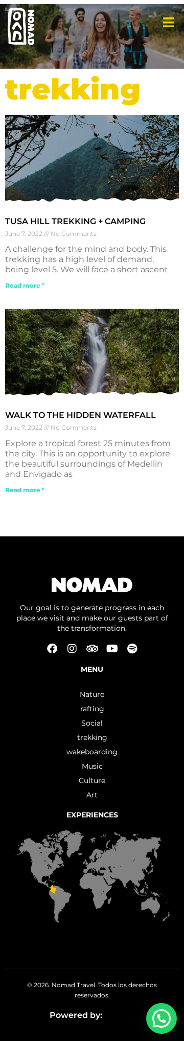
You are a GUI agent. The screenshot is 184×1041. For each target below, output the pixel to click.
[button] (161, 1018)
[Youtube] (112, 649)
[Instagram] (72, 649)
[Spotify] (132, 649)
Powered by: (77, 1015)
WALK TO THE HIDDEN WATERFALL (80, 415)
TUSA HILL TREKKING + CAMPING (75, 221)
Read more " (24, 285)
